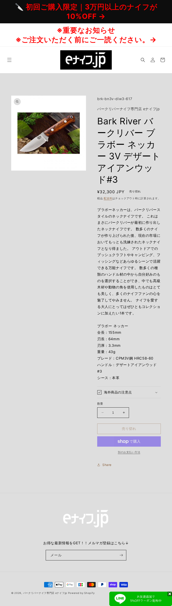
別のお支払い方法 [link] (129, 452)
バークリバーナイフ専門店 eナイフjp (45, 593)
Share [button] (107, 465)
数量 (100, 403)
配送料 (108, 198)
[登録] (121, 555)
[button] (9, 60)
